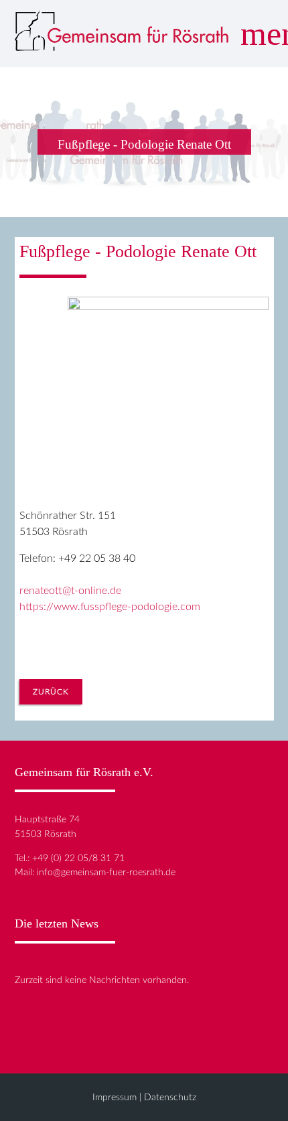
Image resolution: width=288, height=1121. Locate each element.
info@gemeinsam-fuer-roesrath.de (106, 872)
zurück (51, 692)
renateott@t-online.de (70, 590)
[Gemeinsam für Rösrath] (122, 33)
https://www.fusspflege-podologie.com (109, 606)
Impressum (114, 1097)
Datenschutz (170, 1097)
